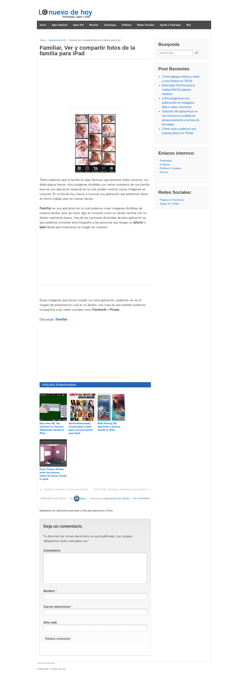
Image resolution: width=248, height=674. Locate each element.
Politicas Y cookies (170, 168)
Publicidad (166, 160)
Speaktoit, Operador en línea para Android (66, 489)
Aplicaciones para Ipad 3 (68, 510)
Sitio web (50, 622)
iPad (84, 510)
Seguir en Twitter (169, 203)
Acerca (164, 172)
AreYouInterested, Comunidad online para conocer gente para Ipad (81, 428)
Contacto (165, 164)
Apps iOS (78, 25)
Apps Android (59, 25)
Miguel (83, 498)
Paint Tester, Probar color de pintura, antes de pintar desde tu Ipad (53, 474)
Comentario (51, 550)
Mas (188, 25)
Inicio (43, 25)
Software (126, 25)
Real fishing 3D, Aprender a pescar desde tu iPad (109, 426)
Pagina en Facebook (172, 199)
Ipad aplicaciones (96, 510)
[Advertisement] (95, 85)
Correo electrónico (56, 606)
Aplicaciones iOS (57, 40)
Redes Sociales (145, 25)
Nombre (49, 591)
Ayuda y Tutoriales (170, 25)
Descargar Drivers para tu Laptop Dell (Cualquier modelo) (178, 90)
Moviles (93, 25)
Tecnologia (110, 25)
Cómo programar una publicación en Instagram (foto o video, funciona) (178, 103)
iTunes (109, 510)
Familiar (61, 319)
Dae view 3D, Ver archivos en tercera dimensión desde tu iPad (52, 428)
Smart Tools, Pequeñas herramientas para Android (120, 489)
